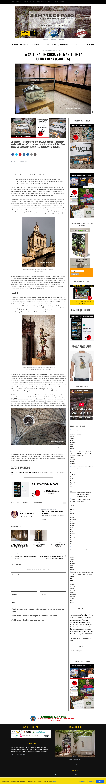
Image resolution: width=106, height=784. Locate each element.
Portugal (82, 629)
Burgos (91, 613)
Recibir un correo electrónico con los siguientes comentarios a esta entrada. (35, 616)
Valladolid (73, 638)
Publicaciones (88, 629)
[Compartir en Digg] (27, 155)
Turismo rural (83, 636)
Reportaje (75, 631)
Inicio (12, 1)
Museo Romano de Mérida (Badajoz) (58, 545)
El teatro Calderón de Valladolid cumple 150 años (26, 556)
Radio (71, 631)
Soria (77, 636)
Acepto (100, 781)
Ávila (71, 640)
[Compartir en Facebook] (12, 155)
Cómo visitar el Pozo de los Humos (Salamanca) (52, 512)
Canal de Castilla (73, 615)
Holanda (88, 622)
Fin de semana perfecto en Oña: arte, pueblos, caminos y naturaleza (19, 546)
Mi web (32, 1)
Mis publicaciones (41, 1)
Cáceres (44, 50)
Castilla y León (86, 615)
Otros (92, 626)
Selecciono (82, 781)
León (76, 624)
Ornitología (85, 626)
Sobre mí (18, 1)
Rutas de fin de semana (85, 631)
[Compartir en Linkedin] (24, 155)
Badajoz (83, 613)
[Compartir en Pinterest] (20, 155)
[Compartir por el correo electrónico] (31, 155)
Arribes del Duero (73, 613)
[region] (53, 780)
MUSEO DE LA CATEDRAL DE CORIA (23, 472)
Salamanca (76, 634)
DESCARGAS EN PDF (59, 1)
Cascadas (78, 615)
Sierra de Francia (73, 636)
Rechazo (91, 781)
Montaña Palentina (74, 627)
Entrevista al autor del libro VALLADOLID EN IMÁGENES (75, 760)
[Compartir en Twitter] (16, 155)
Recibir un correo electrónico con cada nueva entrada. (28, 620)
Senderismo (88, 633)
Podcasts (25, 1)
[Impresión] (35, 155)
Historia (83, 622)
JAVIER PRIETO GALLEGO (36, 174)
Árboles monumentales (86, 638)
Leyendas (72, 624)
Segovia (81, 634)
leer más (54, 781)
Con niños (78, 617)
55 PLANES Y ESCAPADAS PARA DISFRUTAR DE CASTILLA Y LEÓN (84, 494)
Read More (44, 519)
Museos (55, 50)
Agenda (50, 1)
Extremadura (49, 50)
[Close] (104, 779)
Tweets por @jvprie (76, 651)
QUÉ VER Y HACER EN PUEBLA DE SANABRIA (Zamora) (83, 432)
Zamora (79, 638)
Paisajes (73, 629)
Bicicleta (87, 613)
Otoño (89, 627)
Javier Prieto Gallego (27, 513)
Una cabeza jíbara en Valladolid (39, 545)
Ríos (71, 634)
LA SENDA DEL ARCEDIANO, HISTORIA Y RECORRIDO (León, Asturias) (85, 453)
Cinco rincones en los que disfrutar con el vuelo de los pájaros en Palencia (51, 556)
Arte (77, 613)
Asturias (80, 613)
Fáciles (78, 622)
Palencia (78, 629)
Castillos (72, 618)
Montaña (90, 624)
